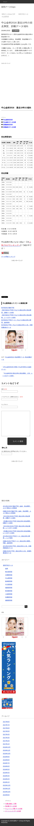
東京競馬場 (8, 571)
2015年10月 (6, 791)
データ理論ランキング (8, 256)
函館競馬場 (8, 600)
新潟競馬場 (8, 591)
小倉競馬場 (8, 594)
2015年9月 (6, 795)
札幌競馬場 (8, 597)
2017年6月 (6, 728)
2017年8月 (6, 721)
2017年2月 (6, 741)
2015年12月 (6, 785)
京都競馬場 (8, 575)
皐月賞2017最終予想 (7, 307)
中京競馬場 (8, 584)
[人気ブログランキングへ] (5, 252)
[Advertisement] (17, 81)
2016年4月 (6, 772)
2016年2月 (6, 779)
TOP (8, 14)
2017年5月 (6, 731)
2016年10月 (6, 753)
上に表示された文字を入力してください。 (14, 451)
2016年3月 (6, 776)
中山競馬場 (16, 30)
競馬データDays (8, 7)
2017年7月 (6, 725)
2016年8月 (6, 760)
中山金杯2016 (9, 357)
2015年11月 (6, 788)
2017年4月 (6, 734)
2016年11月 (6, 750)
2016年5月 (6, 769)
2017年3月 (6, 737)
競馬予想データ (8, 565)
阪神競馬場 (8, 581)
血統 (6, 568)
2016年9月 (6, 756)
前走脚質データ (19, 357)
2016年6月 (6, 766)
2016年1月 (6, 782)
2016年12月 (6, 747)
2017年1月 (6, 744)
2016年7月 (6, 763)
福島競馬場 (8, 587)
